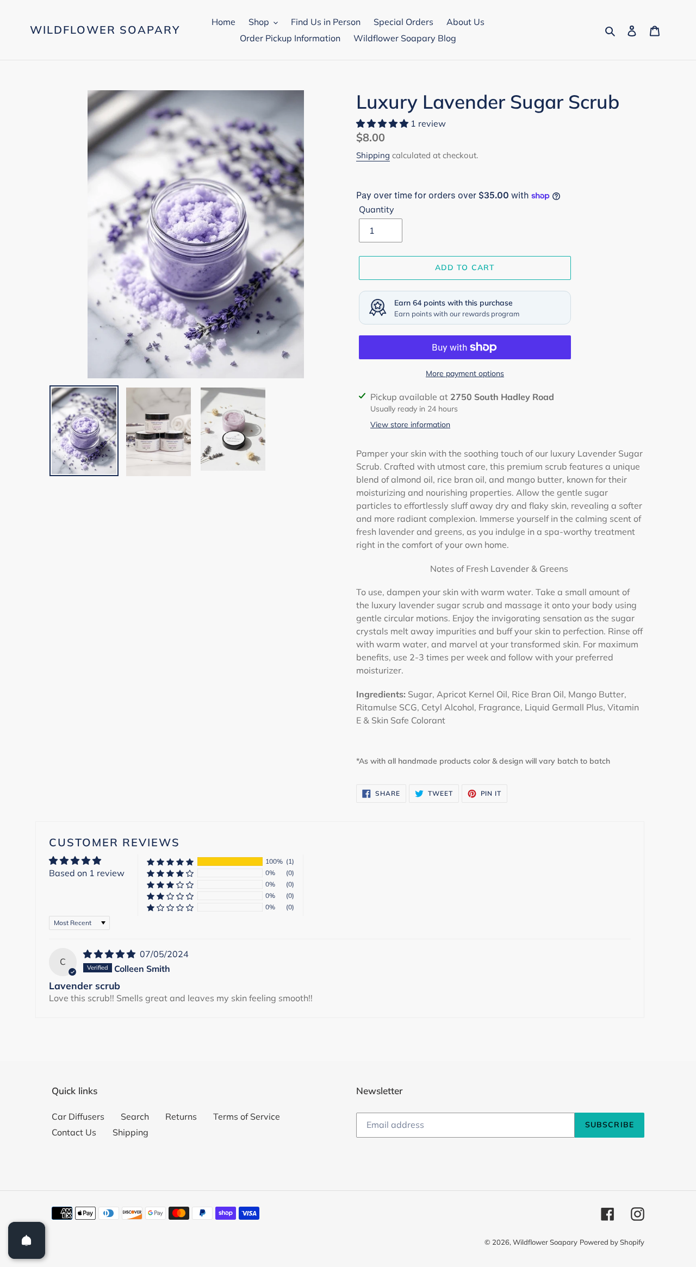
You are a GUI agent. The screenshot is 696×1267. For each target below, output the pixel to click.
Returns (181, 1116)
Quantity (376, 209)
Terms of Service (246, 1116)
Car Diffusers (78, 1116)
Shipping (373, 155)
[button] (383, 123)
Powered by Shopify (612, 1242)
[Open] (26, 1240)
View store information (410, 424)
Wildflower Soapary (105, 29)
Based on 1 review (87, 872)
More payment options (465, 373)
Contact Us (74, 1132)
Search (135, 1116)
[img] (110, 953)
